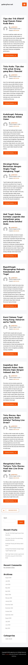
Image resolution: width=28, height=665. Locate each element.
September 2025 (9, 614)
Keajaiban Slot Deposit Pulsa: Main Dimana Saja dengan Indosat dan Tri (13, 368)
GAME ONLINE (16, 30)
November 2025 (9, 608)
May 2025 (7, 628)
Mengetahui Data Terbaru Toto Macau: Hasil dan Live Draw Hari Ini (14, 467)
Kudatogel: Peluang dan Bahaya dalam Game (13, 116)
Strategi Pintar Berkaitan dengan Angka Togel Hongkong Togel (12, 167)
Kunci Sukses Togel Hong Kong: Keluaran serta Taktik (13, 319)
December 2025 (9, 604)
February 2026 (8, 598)
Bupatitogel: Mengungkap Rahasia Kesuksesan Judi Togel (14, 270)
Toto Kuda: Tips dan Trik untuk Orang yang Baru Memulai (13, 68)
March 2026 (8, 594)
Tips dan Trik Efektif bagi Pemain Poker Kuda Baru (13, 21)
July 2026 (7, 581)
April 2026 (7, 591)
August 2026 (8, 577)
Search (5, 518)
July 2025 (7, 621)
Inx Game (7, 654)
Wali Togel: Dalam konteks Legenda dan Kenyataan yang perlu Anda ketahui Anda (14, 219)
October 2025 (8, 611)
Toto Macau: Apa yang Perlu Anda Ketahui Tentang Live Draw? (14, 419)
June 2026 (7, 584)
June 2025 (7, 625)
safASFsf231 (14, 27)
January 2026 (8, 601)
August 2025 (8, 618)
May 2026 (7, 587)
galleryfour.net (7, 4)
